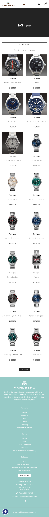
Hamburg (24, 415)
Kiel (24, 418)
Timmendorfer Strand (24, 428)
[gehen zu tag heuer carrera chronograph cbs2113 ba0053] (36, 221)
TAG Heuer (12, 78)
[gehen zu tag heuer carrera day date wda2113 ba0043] (36, 337)
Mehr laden (25, 369)
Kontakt (24, 438)
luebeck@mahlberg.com (28, 496)
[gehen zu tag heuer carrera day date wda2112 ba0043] (36, 143)
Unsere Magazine (24, 444)
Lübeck (24, 421)
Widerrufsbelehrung (24, 470)
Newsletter (24, 447)
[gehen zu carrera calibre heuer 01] (12, 65)
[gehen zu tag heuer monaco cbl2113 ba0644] (36, 260)
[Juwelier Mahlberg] (8, 5)
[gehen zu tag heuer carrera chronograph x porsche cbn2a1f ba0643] (12, 298)
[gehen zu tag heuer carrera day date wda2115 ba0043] (12, 260)
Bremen (24, 412)
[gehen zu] (42, 4)
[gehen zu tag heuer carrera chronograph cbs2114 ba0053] (12, 221)
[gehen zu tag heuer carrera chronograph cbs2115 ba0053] (36, 182)
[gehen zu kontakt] (39, 4)
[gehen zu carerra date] (12, 104)
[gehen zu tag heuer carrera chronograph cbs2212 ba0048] (36, 298)
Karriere (24, 441)
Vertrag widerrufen (24, 475)
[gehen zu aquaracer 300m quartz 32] (12, 143)
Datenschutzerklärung (24, 464)
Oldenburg (24, 424)
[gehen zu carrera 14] (36, 65)
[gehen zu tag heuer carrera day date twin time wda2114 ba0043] (12, 337)
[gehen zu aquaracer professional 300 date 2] (36, 104)
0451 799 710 (28, 493)
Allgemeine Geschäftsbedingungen (24, 467)
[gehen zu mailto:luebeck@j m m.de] (26, 501)
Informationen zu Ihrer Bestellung (24, 450)
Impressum (24, 461)
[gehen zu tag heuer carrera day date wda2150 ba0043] (12, 182)
